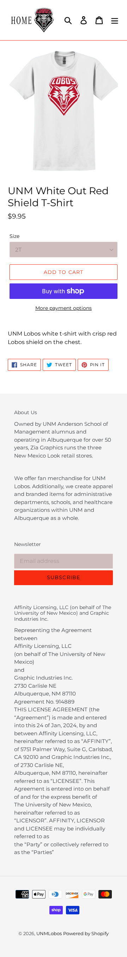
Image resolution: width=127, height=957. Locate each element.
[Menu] (114, 20)
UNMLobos (49, 933)
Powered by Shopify (86, 933)
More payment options (63, 308)
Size (14, 236)
